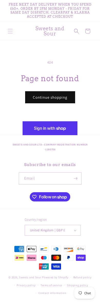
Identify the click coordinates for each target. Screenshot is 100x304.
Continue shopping (50, 97)
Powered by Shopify (55, 277)
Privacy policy (26, 285)
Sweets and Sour (30, 277)
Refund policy (82, 277)
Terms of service (51, 285)
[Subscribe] (75, 178)
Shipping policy (77, 285)
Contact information (52, 293)
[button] (10, 31)
